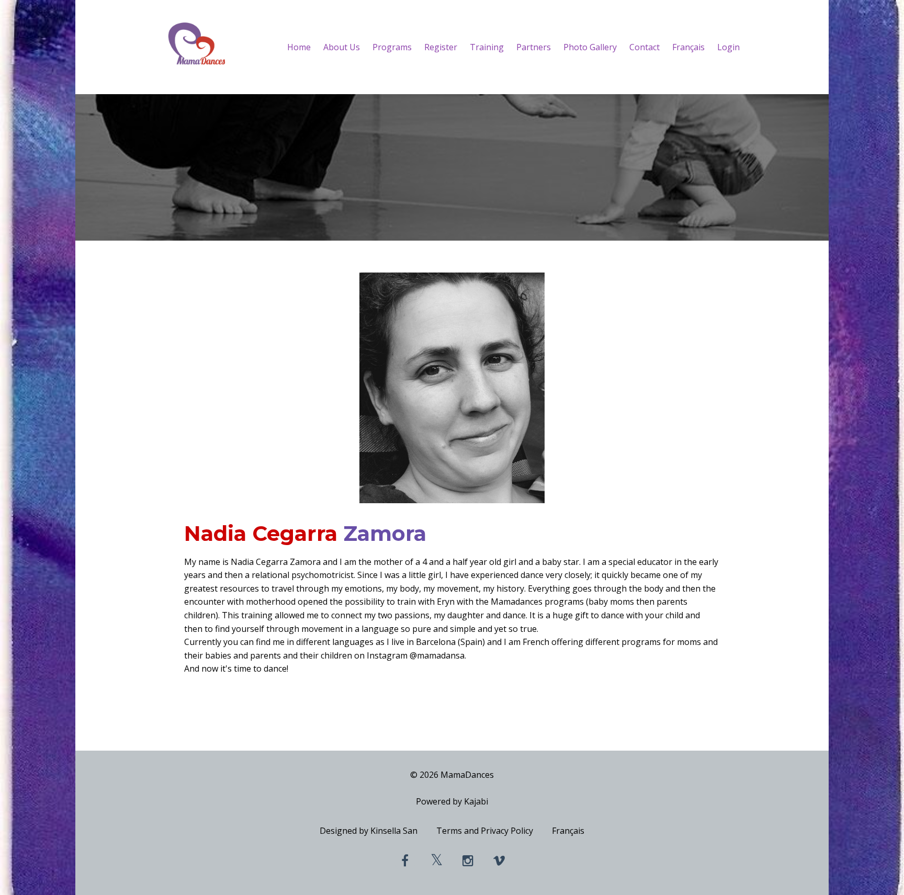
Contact (644, 47)
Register (440, 47)
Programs (392, 47)
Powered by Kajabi (452, 801)
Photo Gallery (590, 47)
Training (487, 47)
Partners (533, 47)
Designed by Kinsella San (368, 830)
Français (688, 47)
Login (728, 47)
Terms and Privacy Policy (484, 830)
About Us (341, 47)
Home (299, 47)
